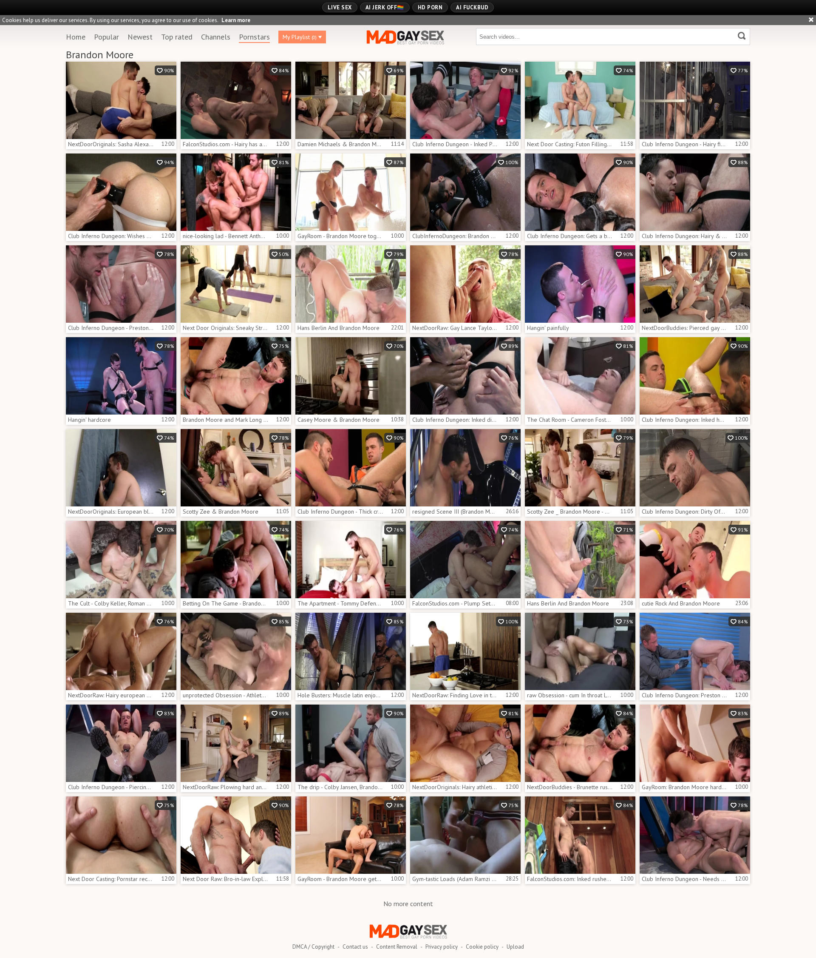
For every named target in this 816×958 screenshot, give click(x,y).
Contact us (355, 946)
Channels (215, 37)
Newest (140, 37)
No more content (408, 903)
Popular (106, 37)
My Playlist (300, 37)
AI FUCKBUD (472, 7)
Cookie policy (482, 946)
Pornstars (254, 37)
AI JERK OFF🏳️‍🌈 (385, 7)
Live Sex (340, 7)
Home (75, 37)
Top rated (177, 37)
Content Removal (396, 946)
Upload (515, 946)
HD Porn (430, 7)
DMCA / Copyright (313, 946)
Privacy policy (441, 946)
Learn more (235, 20)
